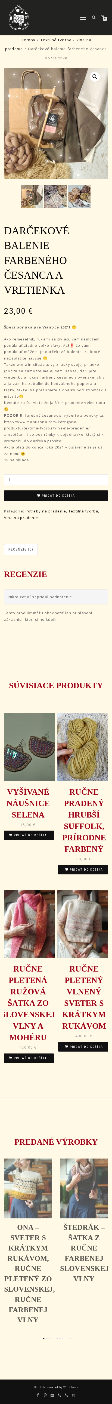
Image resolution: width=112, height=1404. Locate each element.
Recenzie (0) (20, 549)
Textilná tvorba (55, 39)
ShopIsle (40, 1387)
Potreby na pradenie (46, 511)
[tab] (21, 549)
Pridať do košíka (58, 495)
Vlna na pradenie (21, 517)
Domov (27, 39)
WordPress (70, 1387)
